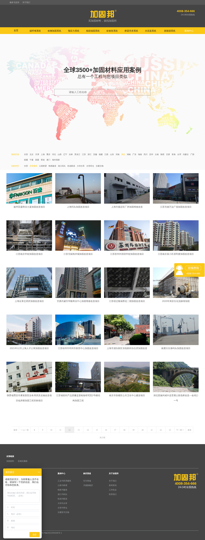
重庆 (48, 154)
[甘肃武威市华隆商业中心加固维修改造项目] (78, 283)
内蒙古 (186, 154)
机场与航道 (62, 499)
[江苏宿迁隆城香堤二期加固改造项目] (127, 283)
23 (170, 430)
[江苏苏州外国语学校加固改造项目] (127, 235)
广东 (134, 154)
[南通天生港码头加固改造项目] (176, 330)
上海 (43, 154)
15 (97, 430)
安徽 (95, 154)
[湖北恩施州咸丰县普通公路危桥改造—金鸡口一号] (176, 377)
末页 (189, 430)
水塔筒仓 (90, 166)
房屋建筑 (33, 166)
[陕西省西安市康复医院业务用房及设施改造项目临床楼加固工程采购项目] (29, 377)
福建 (101, 154)
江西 (106, 154)
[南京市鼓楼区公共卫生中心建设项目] (127, 377)
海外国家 (56, 160)
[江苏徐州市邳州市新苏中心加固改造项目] (78, 330)
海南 (140, 154)
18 (124, 430)
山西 (60, 154)
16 (106, 430)
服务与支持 (14, 2)
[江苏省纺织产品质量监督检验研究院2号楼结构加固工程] (78, 377)
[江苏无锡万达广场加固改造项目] (176, 188)
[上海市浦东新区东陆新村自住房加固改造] (127, 330)
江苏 (84, 154)
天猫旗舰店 (88, 485)
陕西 (162, 154)
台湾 (179, 154)
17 (115, 430)
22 (161, 430)
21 (152, 430)
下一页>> (180, 430)
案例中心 (61, 473)
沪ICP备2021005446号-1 (51, 533)
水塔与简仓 (62, 508)
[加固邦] (102, 16)
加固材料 (10, 461)
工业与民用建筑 (64, 481)
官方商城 (87, 481)
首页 (16, 30)
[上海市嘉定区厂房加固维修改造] (127, 188)
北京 (31, 154)
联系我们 (113, 494)
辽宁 (65, 154)
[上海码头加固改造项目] (78, 188)
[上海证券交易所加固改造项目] (29, 283)
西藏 (26, 160)
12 (69, 430)
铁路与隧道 (62, 490)
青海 (174, 154)
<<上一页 (25, 430)
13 (79, 430)
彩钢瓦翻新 (23, 461)
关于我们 (26, 2)
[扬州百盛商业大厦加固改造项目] (29, 188)
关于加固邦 (114, 473)
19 (133, 430)
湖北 (123, 154)
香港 (43, 160)
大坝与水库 (62, 503)
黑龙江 (77, 154)
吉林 (71, 154)
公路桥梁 (43, 166)
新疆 (37, 160)
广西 (192, 154)
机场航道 (71, 166)
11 (60, 430)
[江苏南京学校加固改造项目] (29, 235)
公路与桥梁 (62, 485)
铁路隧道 (52, 166)
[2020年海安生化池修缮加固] (176, 283)
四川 (146, 154)
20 (143, 430)
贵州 (151, 154)
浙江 (89, 154)
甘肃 (168, 154)
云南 (157, 154)
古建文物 (99, 166)
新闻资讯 (113, 485)
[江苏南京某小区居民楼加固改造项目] (176, 235)
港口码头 (62, 166)
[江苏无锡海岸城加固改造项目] (78, 235)
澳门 (48, 160)
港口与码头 (62, 494)
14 (88, 430)
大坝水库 (81, 166)
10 (51, 430)
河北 (54, 154)
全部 (26, 154)
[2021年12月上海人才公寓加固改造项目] (29, 330)
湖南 (129, 154)
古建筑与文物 (63, 512)
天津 (37, 154)
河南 (117, 154)
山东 (112, 154)
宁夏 (31, 160)
